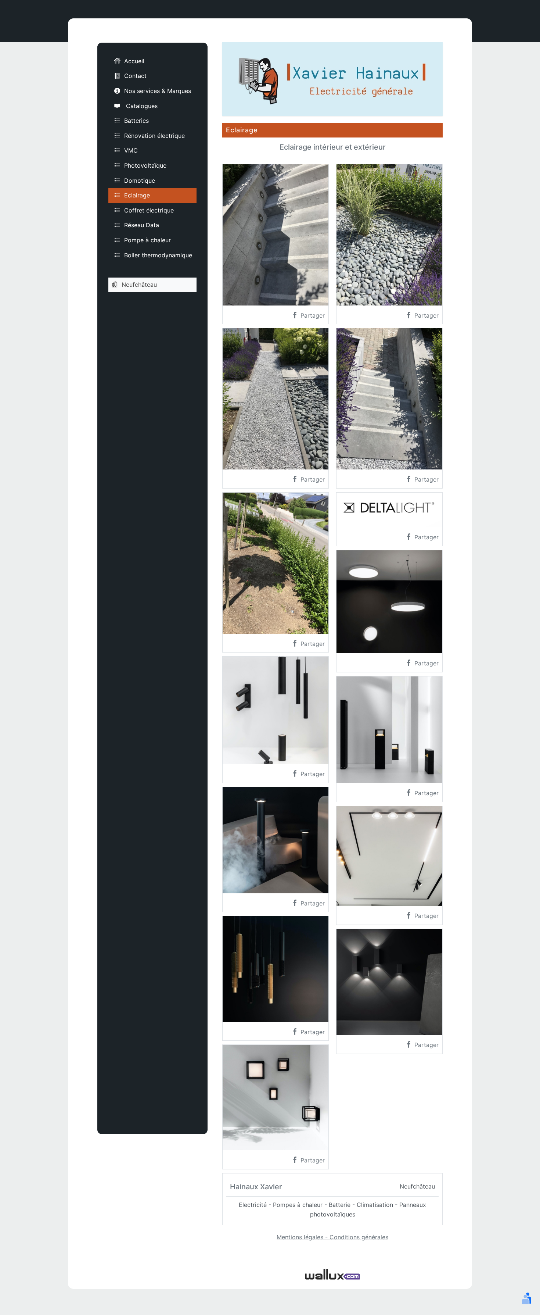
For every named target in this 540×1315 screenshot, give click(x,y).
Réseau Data (141, 225)
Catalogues (141, 105)
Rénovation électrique (154, 135)
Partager (312, 315)
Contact (135, 75)
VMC (131, 150)
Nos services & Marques (157, 90)
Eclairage (137, 195)
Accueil (134, 61)
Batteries (136, 120)
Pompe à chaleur (147, 240)
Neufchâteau (139, 284)
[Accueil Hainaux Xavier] (332, 78)
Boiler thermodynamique (158, 254)
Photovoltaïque (145, 165)
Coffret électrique (149, 210)
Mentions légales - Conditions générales (332, 1237)
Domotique (139, 180)
